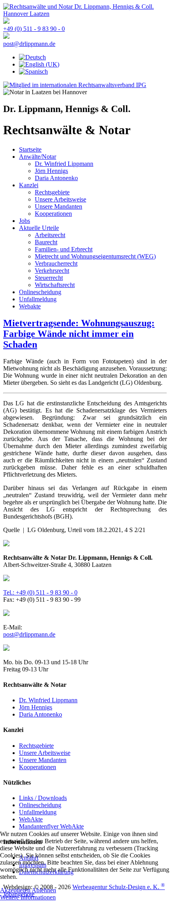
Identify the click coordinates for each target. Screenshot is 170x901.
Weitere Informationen (28, 897)
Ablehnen (44, 890)
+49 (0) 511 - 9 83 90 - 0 (34, 28)
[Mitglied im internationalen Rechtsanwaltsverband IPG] (74, 85)
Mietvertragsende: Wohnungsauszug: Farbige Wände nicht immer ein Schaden (79, 334)
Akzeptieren (15, 890)
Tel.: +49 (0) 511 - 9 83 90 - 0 (40, 592)
